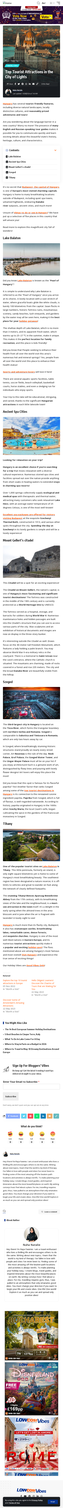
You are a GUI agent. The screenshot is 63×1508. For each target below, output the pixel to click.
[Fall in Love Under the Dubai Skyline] (31, 1448)
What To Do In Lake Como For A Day (22, 1039)
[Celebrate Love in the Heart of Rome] (31, 1393)
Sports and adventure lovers (19, 371)
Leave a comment (50, 1212)
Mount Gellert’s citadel (19, 167)
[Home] (7, 3)
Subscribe (10, 1096)
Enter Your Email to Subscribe (21, 1081)
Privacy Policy (37, 1500)
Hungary (8, 924)
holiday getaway (28, 321)
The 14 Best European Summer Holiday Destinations (30, 1029)
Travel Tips (12, 66)
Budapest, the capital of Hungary (40, 186)
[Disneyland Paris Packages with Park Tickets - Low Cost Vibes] (31, 1338)
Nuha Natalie (17, 90)
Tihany (12, 177)
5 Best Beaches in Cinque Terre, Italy (22, 1034)
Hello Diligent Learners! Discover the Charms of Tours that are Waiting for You (44, 984)
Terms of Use (14, 1503)
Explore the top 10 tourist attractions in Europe (15, 982)
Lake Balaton (14, 156)
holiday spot (35, 947)
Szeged (12, 172)
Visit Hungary (29, 954)
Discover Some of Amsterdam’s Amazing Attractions (13, 1002)
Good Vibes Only (35, 965)
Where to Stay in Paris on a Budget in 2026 (25, 1044)
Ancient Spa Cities (17, 162)
